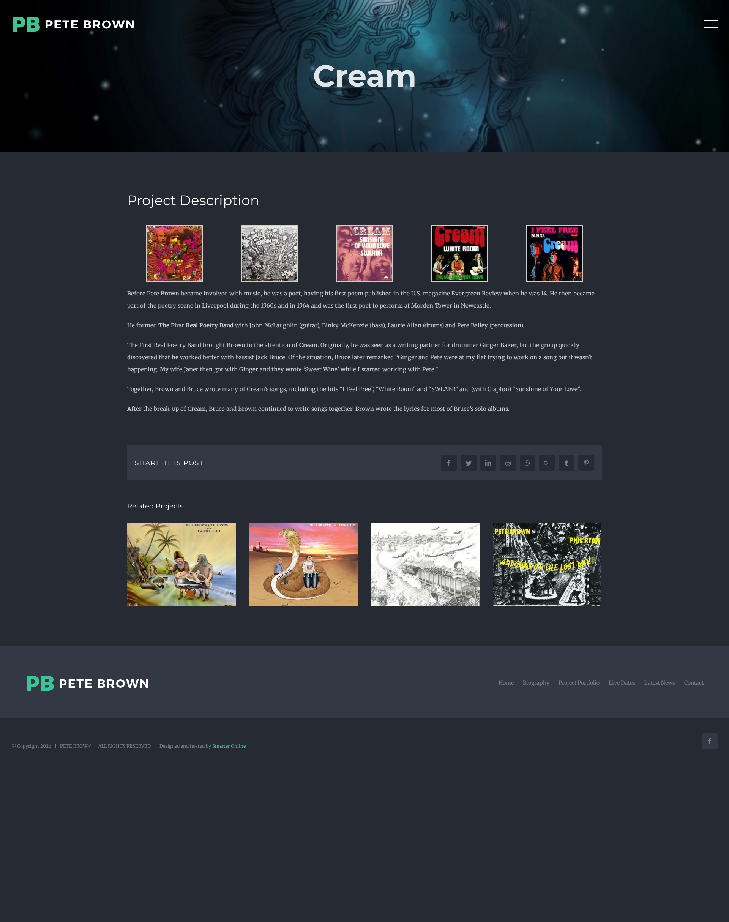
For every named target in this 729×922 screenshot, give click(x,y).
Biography (536, 682)
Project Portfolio (579, 682)
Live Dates (622, 682)
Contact (694, 682)
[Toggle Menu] (711, 24)
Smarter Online (229, 746)
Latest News (659, 682)
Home (506, 682)
